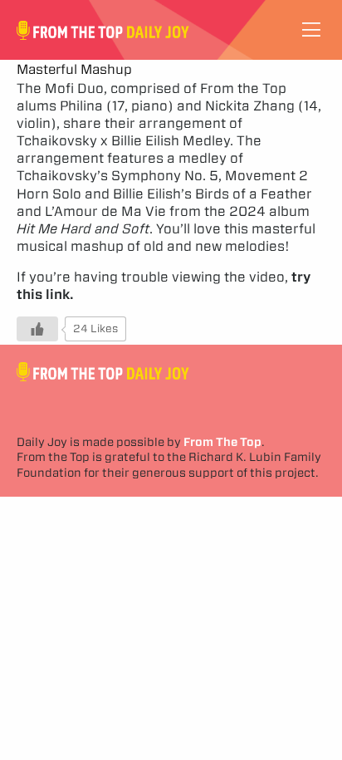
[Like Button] (37, 328)
